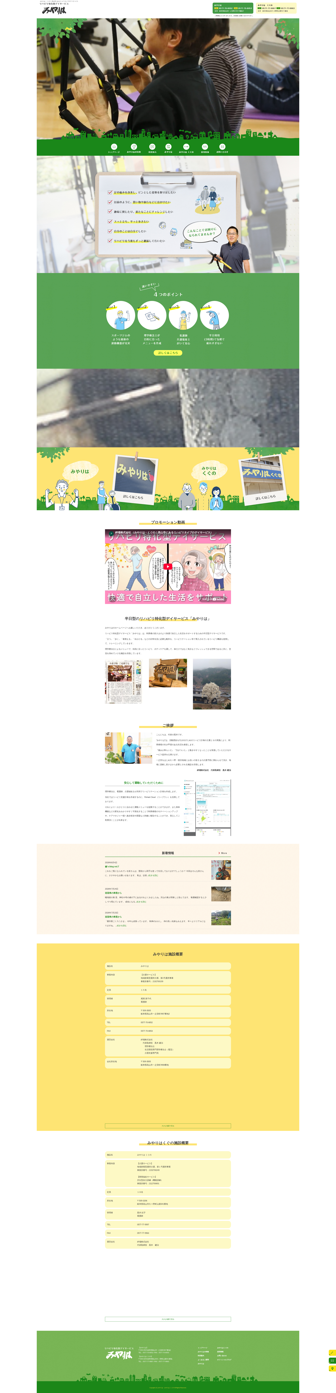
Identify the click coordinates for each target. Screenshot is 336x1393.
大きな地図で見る (168, 1126)
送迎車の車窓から (113, 893)
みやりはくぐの (186, 148)
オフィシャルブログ (224, 1360)
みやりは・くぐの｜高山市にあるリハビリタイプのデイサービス (59, 1)
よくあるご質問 (203, 1360)
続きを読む (153, 875)
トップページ (114, 148)
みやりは (168, 148)
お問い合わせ (222, 148)
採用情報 (205, 148)
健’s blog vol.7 (112, 866)
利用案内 (152, 148)
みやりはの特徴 (133, 148)
